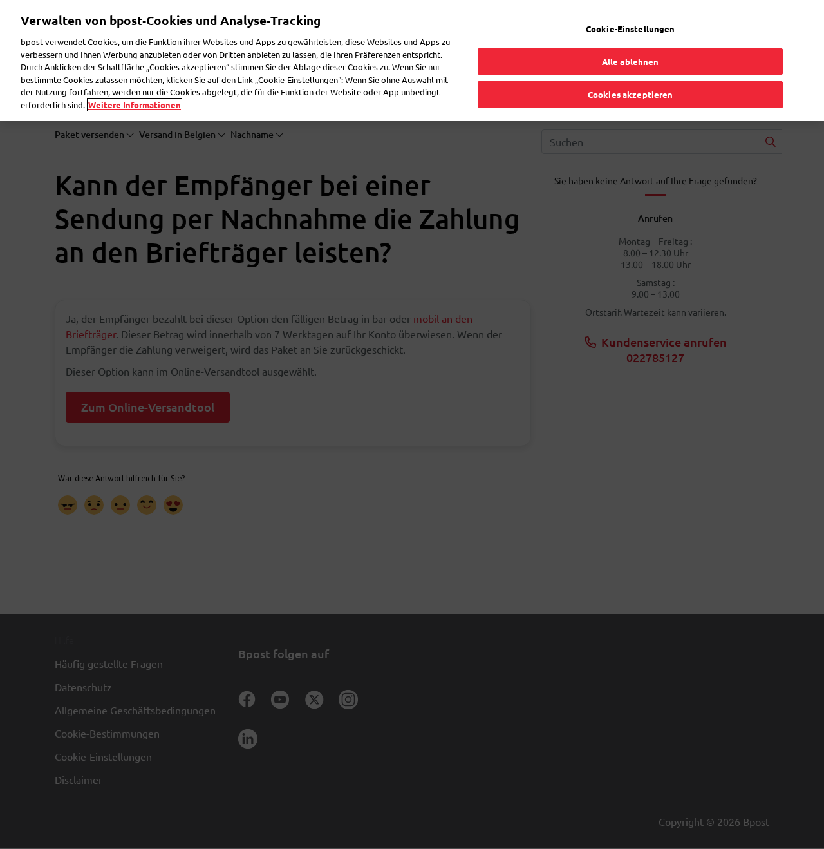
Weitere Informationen (134, 104)
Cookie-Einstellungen (630, 28)
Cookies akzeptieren (630, 94)
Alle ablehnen (630, 61)
